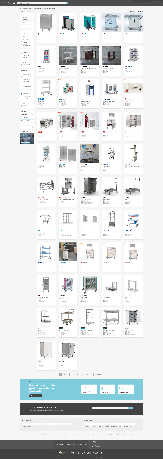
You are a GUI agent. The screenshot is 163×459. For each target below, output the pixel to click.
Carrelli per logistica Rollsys (129, 423)
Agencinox (24, 42)
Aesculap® (24, 41)
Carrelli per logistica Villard (104, 423)
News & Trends (148, 4)
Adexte (24, 38)
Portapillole (69, 423)
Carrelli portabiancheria (35, 423)
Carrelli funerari (25, 423)
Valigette (63, 423)
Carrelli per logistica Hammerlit (89, 426)
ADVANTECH (25, 39)
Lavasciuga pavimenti (27, 426)
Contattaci (133, 48)
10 (91, 375)
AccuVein (24, 36)
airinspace (24, 44)
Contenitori (43, 423)
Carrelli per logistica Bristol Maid (116, 423)
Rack (59, 423)
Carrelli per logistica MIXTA (128, 426)
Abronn (24, 35)
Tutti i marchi (94, 441)
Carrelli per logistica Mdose (116, 426)
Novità (23, 22)
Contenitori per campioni (51, 423)
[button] (27, 26)
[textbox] (41, 3)
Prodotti (129, 4)
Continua (99, 375)
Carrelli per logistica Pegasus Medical (90, 423)
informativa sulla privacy (54, 410)
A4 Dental (24, 33)
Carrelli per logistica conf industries (103, 426)
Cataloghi (136, 4)
